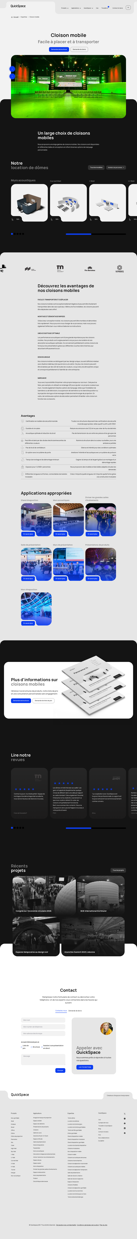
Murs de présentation (39, 1175)
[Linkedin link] (125, 1118)
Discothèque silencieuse (40, 1181)
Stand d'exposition (38, 1145)
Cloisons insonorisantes (75, 1160)
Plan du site (103, 1225)
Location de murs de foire (75, 1191)
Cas (97, 8)
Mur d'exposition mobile (74, 1151)
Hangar (13, 1173)
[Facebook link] (125, 1123)
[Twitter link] (125, 1114)
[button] (64, 8)
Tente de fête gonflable (75, 1130)
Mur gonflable (15, 1118)
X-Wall (13, 1163)
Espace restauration (39, 1172)
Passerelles (36, 1148)
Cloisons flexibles (73, 1185)
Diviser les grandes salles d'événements (45, 1169)
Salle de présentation (74, 1173)
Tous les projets (118, 870)
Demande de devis (79, 49)
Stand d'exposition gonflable (76, 1142)
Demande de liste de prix (43, 701)
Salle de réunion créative (75, 1176)
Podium (35, 1178)
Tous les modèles (96, 167)
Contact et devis (117, 8)
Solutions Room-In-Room (40, 1136)
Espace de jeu (37, 1160)
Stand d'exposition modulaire (76, 1139)
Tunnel (13, 1170)
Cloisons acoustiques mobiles (76, 1166)
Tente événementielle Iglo (75, 1197)
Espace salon (37, 1163)
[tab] (61, 1011)
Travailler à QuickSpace (105, 1126)
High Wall (13, 1148)
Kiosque (13, 1124)
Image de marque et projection (42, 1118)
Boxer (12, 1127)
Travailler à (104, 8)
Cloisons (35, 1130)
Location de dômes (73, 1121)
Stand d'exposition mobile (75, 1136)
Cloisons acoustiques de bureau (77, 1157)
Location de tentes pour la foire (77, 1194)
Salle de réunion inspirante (75, 1179)
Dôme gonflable (72, 1133)
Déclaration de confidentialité (66, 1225)
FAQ (99, 1135)
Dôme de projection (17, 1136)
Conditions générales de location (88, 1225)
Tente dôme (71, 1118)
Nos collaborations (103, 1138)
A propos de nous (103, 1123)
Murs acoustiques (38, 1151)
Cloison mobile (72, 1154)
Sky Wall (13, 1151)
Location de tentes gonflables (76, 1127)
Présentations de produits (41, 1127)
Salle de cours (37, 1133)
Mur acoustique (15, 1176)
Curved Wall (14, 1160)
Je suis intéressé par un (30, 1042)
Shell (12, 1121)
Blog (99, 1129)
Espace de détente (38, 1124)
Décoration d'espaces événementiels (44, 1154)
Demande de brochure (59, 49)
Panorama (14, 1139)
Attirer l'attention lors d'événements (44, 1157)
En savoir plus (28, 534)
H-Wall (13, 1166)
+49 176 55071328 (85, 1067)
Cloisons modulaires (73, 1148)
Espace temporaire (73, 1182)
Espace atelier (37, 1121)
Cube (12, 1145)
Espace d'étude (37, 1139)
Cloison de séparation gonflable (77, 1188)
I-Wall (12, 1154)
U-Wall (13, 1157)
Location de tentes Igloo (75, 1124)
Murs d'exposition (38, 1166)
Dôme (13, 1133)
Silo (12, 1142)
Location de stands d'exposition (77, 1145)
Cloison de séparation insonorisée (78, 1163)
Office (13, 1130)
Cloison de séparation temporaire (77, 1170)
